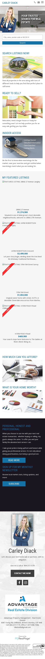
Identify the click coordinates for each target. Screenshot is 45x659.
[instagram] (25, 582)
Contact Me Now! (22, 573)
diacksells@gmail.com (22, 627)
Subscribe (14, 483)
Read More (14, 460)
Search (23, 43)
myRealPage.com (22, 638)
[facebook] (19, 582)
